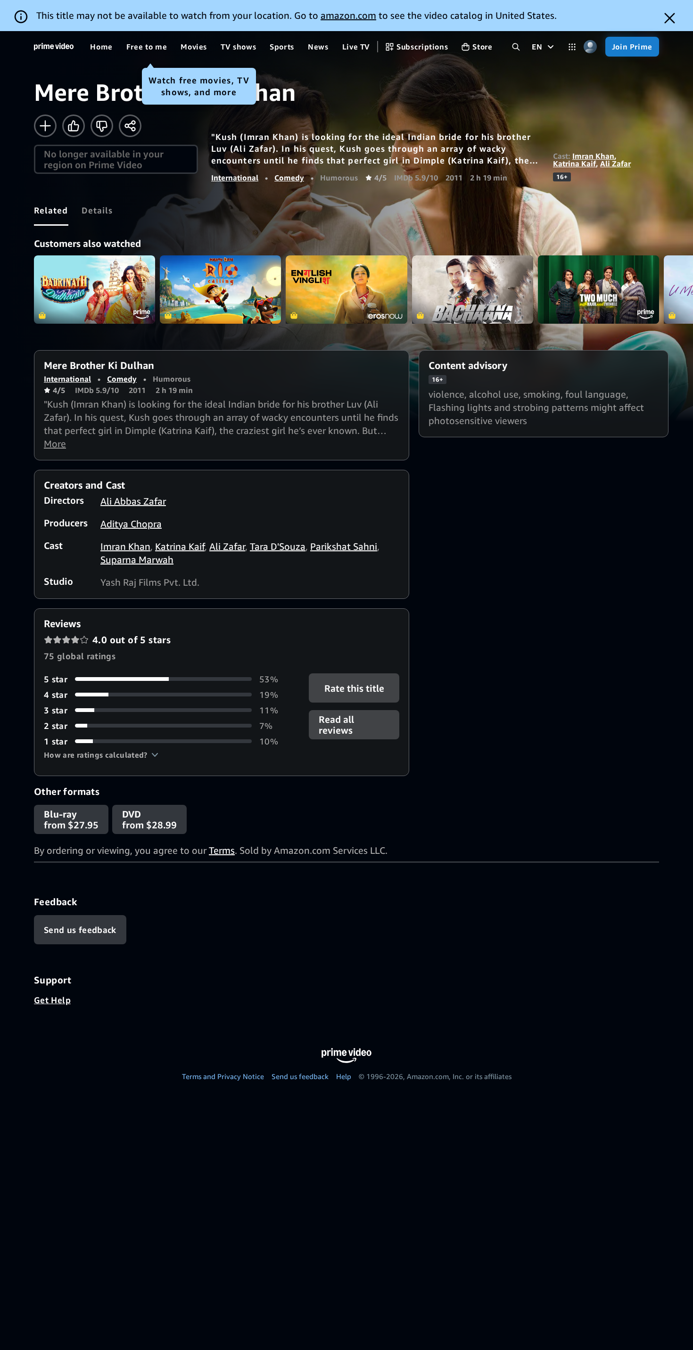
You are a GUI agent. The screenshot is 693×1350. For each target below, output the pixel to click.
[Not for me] (102, 126)
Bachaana (472, 289)
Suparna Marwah (136, 559)
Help (343, 1076)
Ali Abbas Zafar (133, 501)
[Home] (54, 46)
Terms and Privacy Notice (223, 1076)
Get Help (52, 1000)
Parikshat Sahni (343, 546)
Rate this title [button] (354, 687)
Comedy (289, 177)
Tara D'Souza (277, 546)
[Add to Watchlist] (45, 126)
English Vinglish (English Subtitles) (346, 289)
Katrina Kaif (574, 163)
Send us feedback (300, 1076)
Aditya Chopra (131, 523)
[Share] (130, 126)
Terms (222, 850)
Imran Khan (593, 156)
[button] (101, 755)
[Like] (73, 126)
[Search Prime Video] (516, 47)
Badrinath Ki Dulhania (94, 289)
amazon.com (348, 15)
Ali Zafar (615, 163)
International (234, 177)
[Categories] (572, 47)
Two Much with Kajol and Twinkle (598, 289)
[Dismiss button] (670, 18)
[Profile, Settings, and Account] (590, 47)
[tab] (51, 210)
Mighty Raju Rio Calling (220, 289)
